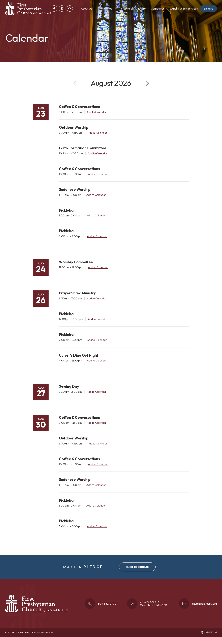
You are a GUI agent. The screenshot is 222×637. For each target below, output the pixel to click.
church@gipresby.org (204, 603)
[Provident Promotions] (209, 632)
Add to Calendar (96, 112)
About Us (86, 8)
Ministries (106, 8)
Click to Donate (137, 567)
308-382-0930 (107, 603)
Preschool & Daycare (133, 8)
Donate (208, 8)
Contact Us (157, 8)
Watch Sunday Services (184, 8)
